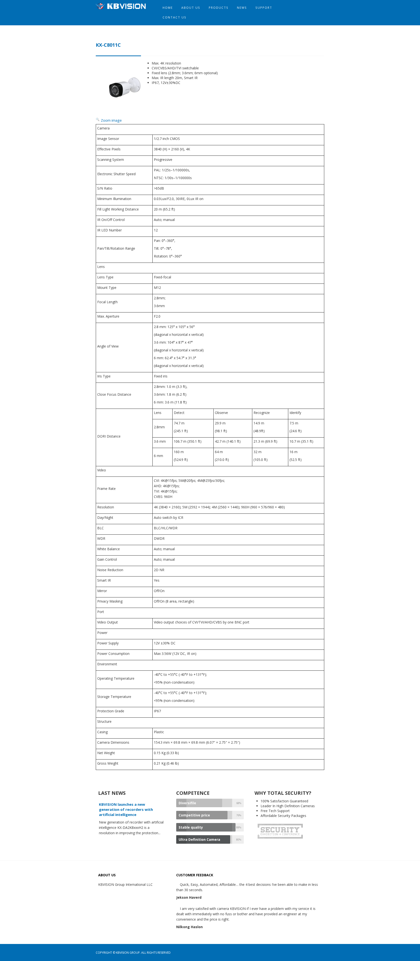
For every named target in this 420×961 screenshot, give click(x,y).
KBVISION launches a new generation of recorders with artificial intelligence (126, 809)
